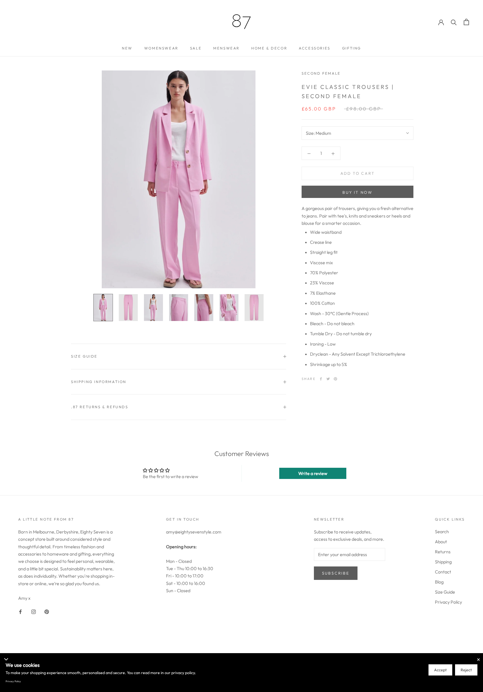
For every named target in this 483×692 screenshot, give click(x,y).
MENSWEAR (226, 48)
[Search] (454, 22)
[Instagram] (33, 611)
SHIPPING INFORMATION (98, 381)
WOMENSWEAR (161, 48)
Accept (440, 669)
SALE (196, 48)
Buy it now (357, 192)
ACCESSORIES (314, 48)
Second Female (321, 73)
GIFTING (351, 48)
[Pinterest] (335, 379)
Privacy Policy (448, 602)
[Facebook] (321, 379)
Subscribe (335, 573)
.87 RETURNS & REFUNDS (99, 407)
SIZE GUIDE (84, 356)
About (441, 541)
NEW (127, 48)
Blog (439, 582)
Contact (443, 572)
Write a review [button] (312, 473)
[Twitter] (328, 379)
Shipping (443, 562)
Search (442, 531)
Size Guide (445, 592)
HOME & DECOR (269, 48)
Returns (443, 551)
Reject (466, 669)
